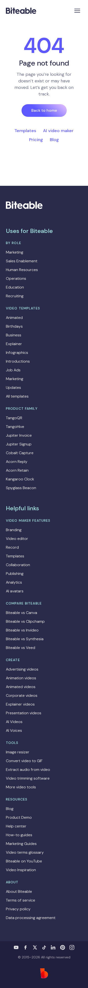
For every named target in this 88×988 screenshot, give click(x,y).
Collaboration (18, 564)
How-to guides (19, 834)
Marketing (14, 252)
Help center (16, 826)
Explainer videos (20, 704)
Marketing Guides (21, 843)
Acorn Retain (17, 470)
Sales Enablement (21, 261)
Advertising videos (22, 669)
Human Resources (22, 269)
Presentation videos (23, 712)
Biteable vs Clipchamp (25, 621)
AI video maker (58, 131)
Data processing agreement (30, 917)
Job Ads (13, 370)
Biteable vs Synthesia (25, 638)
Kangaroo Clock (20, 479)
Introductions (18, 361)
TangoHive (15, 426)
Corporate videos (21, 695)
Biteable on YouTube (24, 861)
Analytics (14, 582)
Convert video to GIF (24, 760)
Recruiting (14, 295)
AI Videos (14, 721)
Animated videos (20, 686)
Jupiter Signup (19, 444)
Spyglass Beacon (21, 487)
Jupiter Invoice (19, 435)
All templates (17, 396)
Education (15, 287)
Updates (13, 387)
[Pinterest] (62, 947)
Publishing (14, 573)
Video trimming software (28, 778)
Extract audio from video (28, 769)
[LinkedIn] (53, 947)
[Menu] (77, 11)
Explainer (14, 343)
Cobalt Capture (19, 452)
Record (12, 547)
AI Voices (14, 730)
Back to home (44, 110)
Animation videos (21, 678)
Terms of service (20, 900)
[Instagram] (71, 947)
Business (13, 335)
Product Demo (19, 817)
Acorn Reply (16, 461)
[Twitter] (34, 947)
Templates (25, 131)
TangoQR (14, 417)
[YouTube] (16, 947)
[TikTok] (44, 947)
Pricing (36, 140)
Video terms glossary (25, 852)
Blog (54, 140)
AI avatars (14, 591)
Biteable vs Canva (21, 612)
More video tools (21, 787)
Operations (16, 278)
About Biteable (19, 891)
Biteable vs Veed (20, 647)
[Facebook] (25, 947)
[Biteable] (21, 11)
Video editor (17, 538)
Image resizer (17, 752)
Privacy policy (18, 908)
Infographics (17, 352)
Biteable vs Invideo (22, 630)
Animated (14, 317)
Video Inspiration (21, 869)
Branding (14, 529)
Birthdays (14, 326)
